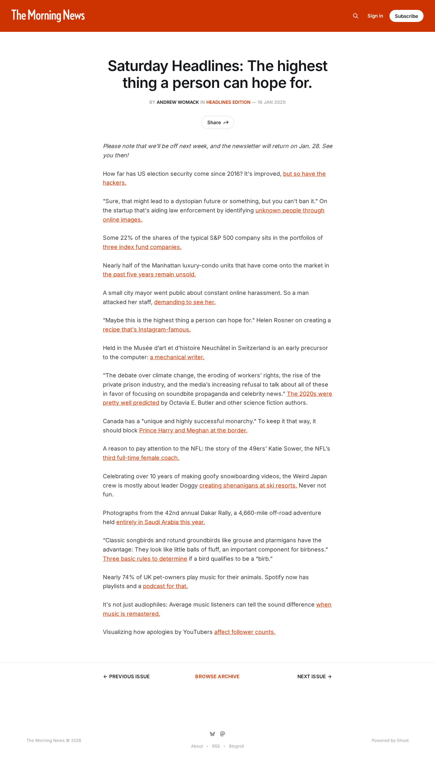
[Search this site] (355, 16)
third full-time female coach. (141, 457)
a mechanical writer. (177, 357)
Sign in (375, 16)
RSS (216, 746)
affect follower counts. (244, 632)
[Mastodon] (222, 733)
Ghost (403, 740)
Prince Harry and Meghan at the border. (193, 430)
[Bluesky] (212, 733)
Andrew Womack (178, 102)
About (197, 746)
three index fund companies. (142, 247)
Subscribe (406, 16)
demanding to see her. (185, 302)
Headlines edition (228, 102)
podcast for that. (165, 586)
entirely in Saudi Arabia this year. (160, 522)
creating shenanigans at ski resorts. (248, 485)
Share (214, 122)
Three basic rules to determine (145, 558)
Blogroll (236, 746)
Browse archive (217, 676)
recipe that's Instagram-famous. (147, 329)
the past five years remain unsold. (149, 274)
